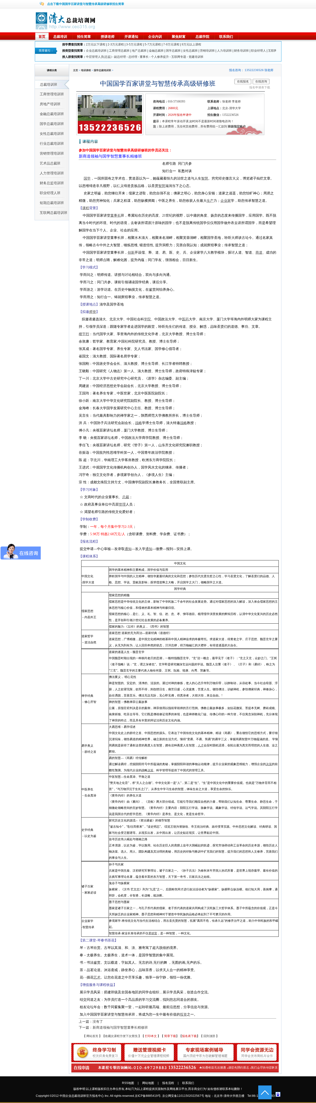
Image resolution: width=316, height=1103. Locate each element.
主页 (75, 70)
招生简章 (84, 37)
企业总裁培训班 (96, 50)
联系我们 (226, 37)
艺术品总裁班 (50, 163)
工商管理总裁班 (119, 50)
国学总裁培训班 (52, 124)
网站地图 (148, 1083)
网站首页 (92, 1036)
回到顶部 (209, 1036)
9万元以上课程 (191, 44)
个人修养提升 (160, 57)
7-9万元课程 (171, 44)
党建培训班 (196, 57)
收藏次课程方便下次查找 (121, 1036)
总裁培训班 (48, 84)
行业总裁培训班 (52, 143)
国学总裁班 (173, 50)
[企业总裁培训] (66, 28)
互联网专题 (178, 57)
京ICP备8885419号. (148, 1096)
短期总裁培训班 (52, 203)
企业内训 (155, 37)
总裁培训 (60, 37)
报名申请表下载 (259, 87)
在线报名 (243, 81)
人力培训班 (224, 50)
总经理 (132, 57)
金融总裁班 (156, 50)
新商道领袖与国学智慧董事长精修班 (110, 156)
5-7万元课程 (153, 44)
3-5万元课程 (134, 44)
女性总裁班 (190, 50)
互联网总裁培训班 (53, 213)
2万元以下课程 (95, 44)
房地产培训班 (50, 104)
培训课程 (86, 70)
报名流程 (168, 1083)
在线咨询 (261, 81)
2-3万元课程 (116, 44)
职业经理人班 (50, 193)
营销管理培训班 (52, 153)
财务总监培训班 (52, 183)
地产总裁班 (139, 50)
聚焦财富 (179, 37)
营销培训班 (207, 50)
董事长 (144, 57)
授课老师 (108, 37)
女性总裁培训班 (52, 134)
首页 (42, 37)
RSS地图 (128, 1083)
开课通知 (131, 37)
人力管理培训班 (52, 173)
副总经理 (120, 57)
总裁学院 (202, 37)
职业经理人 (258, 50)
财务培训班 (241, 50)
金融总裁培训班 (52, 114)
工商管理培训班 (52, 94)
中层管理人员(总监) (99, 57)
